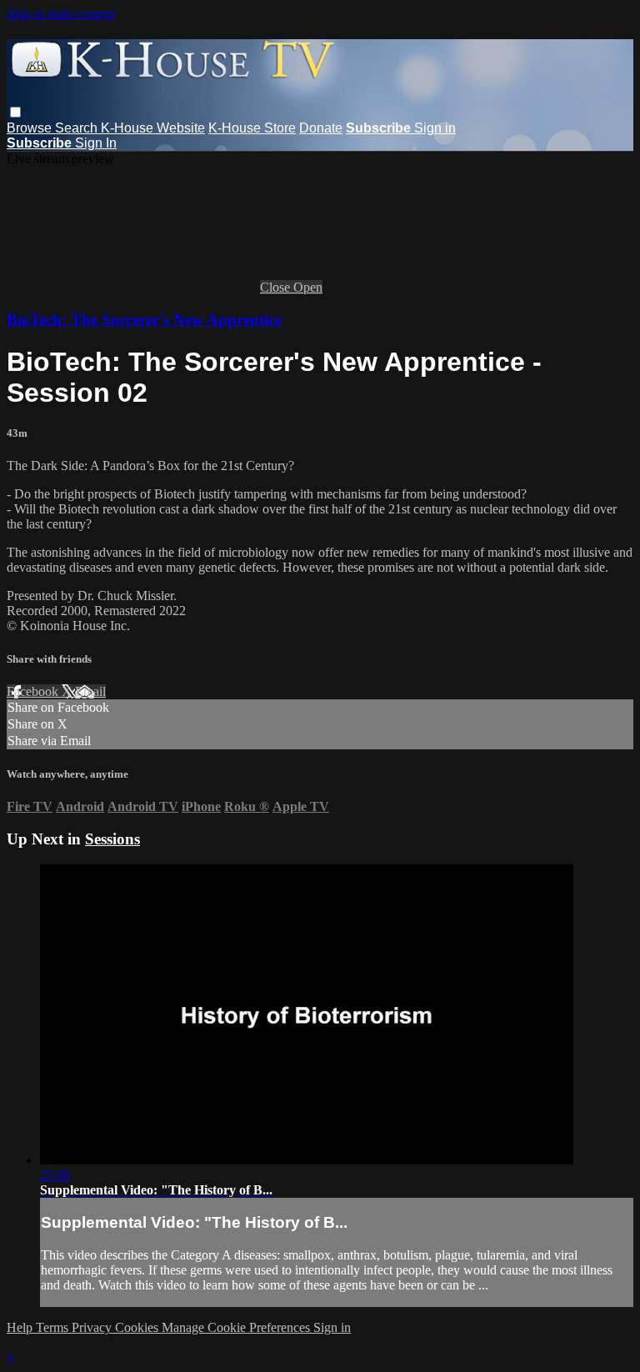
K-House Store (252, 128)
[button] (15, 112)
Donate (320, 128)
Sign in (435, 128)
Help (21, 1327)
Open (307, 287)
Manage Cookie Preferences (237, 1327)
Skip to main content (61, 14)
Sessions (112, 839)
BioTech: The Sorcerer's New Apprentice (144, 319)
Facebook (34, 691)
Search (78, 128)
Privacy (93, 1327)
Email (90, 691)
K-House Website (153, 128)
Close (276, 287)
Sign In (96, 143)
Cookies (138, 1327)
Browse (31, 128)
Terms (54, 1327)
